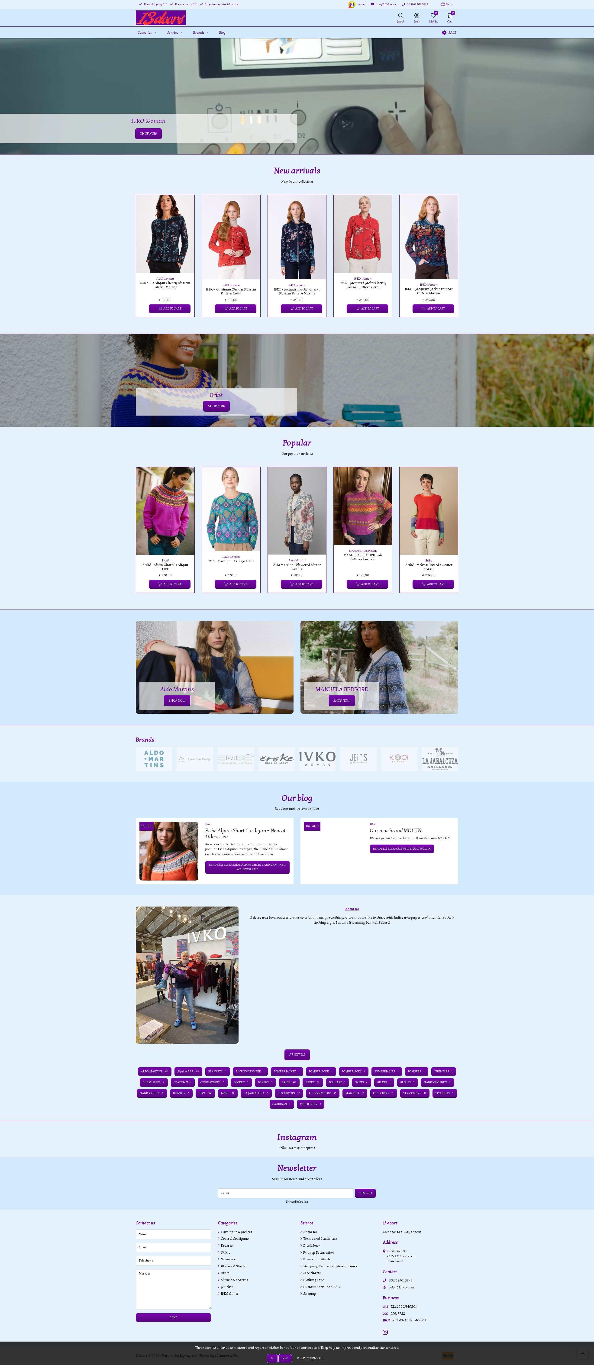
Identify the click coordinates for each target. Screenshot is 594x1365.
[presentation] (132, 259)
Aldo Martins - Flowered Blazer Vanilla (297, 567)
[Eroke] (276, 759)
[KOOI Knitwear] (399, 759)
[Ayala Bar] (195, 759)
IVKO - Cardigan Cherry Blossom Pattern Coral (231, 291)
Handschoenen (437, 1082)
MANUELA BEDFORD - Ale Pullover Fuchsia (363, 557)
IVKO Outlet (229, 1294)
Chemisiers (153, 1082)
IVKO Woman (165, 279)
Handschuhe (151, 1093)
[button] (445, 4)
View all (450, 739)
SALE (452, 33)
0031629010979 (400, 1280)
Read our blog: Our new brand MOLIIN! (402, 849)
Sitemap (309, 1294)
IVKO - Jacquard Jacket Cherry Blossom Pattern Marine (297, 291)
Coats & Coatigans (234, 1239)
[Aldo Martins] (154, 759)
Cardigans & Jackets (236, 1232)
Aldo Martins (297, 560)
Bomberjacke (320, 1071)
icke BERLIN (310, 1104)
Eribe (289, 1082)
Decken (241, 1082)
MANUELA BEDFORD (363, 551)
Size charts (312, 1273)
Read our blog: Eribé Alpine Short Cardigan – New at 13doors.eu (247, 867)
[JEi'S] (358, 759)
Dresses (226, 1246)
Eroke (312, 1082)
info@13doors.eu (401, 1287)
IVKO (205, 1093)
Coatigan (182, 1082)
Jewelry (226, 1287)
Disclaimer (311, 1246)
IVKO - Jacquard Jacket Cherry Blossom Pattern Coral (363, 285)
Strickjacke (414, 1093)
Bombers (416, 1071)
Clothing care (313, 1280)
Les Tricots (289, 1093)
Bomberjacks (353, 1071)
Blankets (217, 1071)
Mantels (354, 1093)
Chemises (443, 1071)
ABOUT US (297, 1055)
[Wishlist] (143, 308)
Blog (222, 33)
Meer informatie (310, 1358)
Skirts (225, 1253)
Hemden (181, 1093)
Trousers (444, 1093)
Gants (361, 1082)
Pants (224, 1273)
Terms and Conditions (320, 1239)
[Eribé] (236, 759)
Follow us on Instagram (440, 1150)
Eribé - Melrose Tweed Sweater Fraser (428, 567)
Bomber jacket (286, 1071)
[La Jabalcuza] (440, 759)
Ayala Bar (188, 1071)
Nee (285, 1358)
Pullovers (383, 1093)
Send (173, 1317)
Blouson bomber (250, 1071)
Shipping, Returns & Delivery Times (330, 1266)
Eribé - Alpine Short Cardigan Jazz (165, 567)
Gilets (384, 1082)
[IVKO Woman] (317, 759)
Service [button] (172, 33)
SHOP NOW (216, 406)
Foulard (337, 1082)
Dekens (265, 1082)
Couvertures (212, 1082)
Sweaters (227, 1259)
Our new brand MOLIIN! (396, 831)
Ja (272, 1358)
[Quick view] (186, 204)
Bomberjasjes (386, 1071)
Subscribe (365, 1193)
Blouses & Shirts (232, 1266)
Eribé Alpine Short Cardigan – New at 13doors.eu (245, 834)
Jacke (227, 1093)
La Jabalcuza (255, 1093)
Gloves (407, 1082)
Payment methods (316, 1259)
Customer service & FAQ (321, 1287)
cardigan (281, 1104)
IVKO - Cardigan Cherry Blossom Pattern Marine (165, 285)
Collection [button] (145, 33)
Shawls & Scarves (234, 1280)
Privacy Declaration (297, 1201)
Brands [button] (198, 33)
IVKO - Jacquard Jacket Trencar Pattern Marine (429, 291)
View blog (450, 811)
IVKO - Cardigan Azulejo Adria (231, 561)
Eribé (165, 560)
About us (310, 1232)
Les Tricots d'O (322, 1093)
